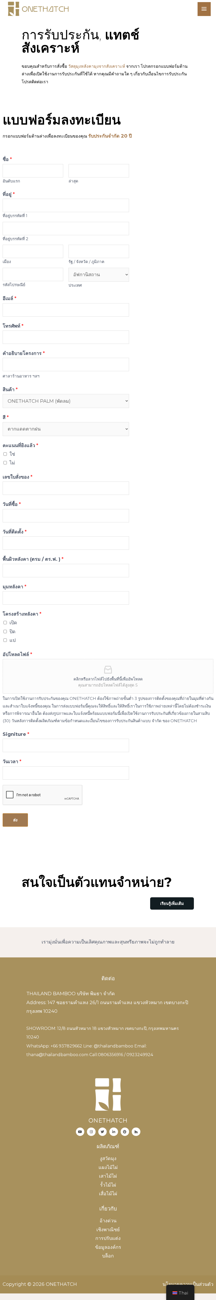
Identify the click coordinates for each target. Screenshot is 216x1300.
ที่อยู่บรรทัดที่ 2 (15, 238)
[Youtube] (80, 1132)
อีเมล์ (9, 298)
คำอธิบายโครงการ (24, 353)
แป (12, 640)
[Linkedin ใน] (113, 1132)
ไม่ (12, 463)
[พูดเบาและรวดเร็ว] (102, 1132)
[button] (172, 903)
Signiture (16, 734)
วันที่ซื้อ (12, 504)
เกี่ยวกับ (108, 1208)
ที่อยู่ (9, 194)
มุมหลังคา (14, 587)
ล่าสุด (73, 181)
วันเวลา (12, 761)
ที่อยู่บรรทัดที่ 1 (15, 215)
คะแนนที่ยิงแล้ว (20, 445)
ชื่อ (7, 159)
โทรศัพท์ (13, 326)
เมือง (7, 261)
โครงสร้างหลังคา (22, 614)
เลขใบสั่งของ (17, 477)
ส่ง (15, 819)
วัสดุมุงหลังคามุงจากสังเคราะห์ (96, 66)
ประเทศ (75, 285)
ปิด (12, 632)
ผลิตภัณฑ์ (108, 1146)
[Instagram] (91, 1132)
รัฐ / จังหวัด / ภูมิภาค (86, 261)
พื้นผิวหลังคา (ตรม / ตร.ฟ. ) (33, 559)
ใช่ (12, 454)
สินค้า (10, 389)
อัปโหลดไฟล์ (17, 654)
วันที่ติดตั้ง (15, 532)
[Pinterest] (125, 1132)
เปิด (13, 623)
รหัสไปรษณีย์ (14, 284)
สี (6, 417)
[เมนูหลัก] (204, 9)
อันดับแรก (11, 181)
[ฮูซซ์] (136, 1132)
